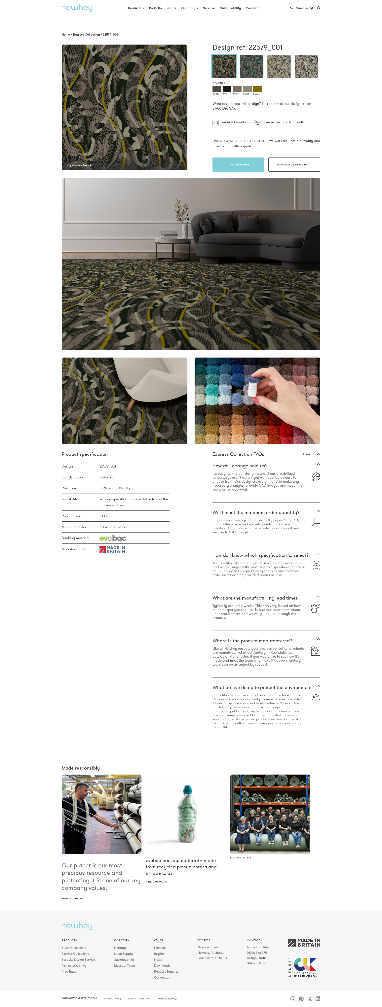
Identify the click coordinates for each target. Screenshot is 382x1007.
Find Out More (72, 898)
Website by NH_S (167, 998)
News (158, 959)
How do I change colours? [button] (240, 466)
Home (66, 34)
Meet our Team (124, 965)
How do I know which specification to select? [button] (260, 555)
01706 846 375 (257, 953)
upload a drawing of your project (238, 141)
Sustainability (124, 959)
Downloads (162, 965)
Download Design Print (294, 164)
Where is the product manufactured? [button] (252, 641)
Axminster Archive (74, 965)
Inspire (159, 953)
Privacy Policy (112, 998)
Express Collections (75, 953)
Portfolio (160, 948)
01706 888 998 (257, 963)
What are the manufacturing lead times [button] (255, 598)
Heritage (120, 948)
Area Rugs (69, 971)
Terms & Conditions (139, 998)
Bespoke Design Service (78, 959)
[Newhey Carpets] (77, 8)
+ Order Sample (238, 164)
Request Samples (166, 971)
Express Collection (86, 34)
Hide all (308, 454)
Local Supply (123, 953)
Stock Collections (74, 948)
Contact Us (162, 977)
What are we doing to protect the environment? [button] (263, 687)
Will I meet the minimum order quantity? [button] (256, 512)
